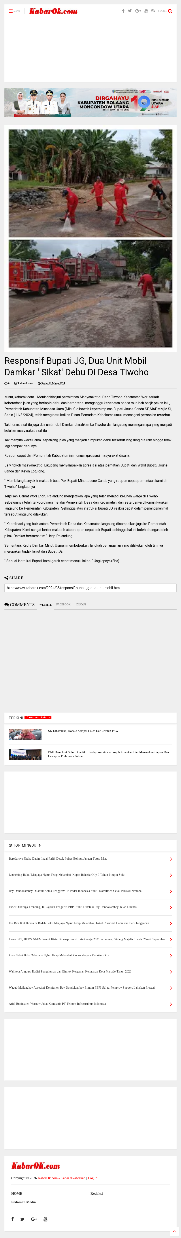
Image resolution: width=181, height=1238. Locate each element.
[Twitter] (130, 11)
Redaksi (96, 1193)
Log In (92, 1178)
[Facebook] (123, 11)
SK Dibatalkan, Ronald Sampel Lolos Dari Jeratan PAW (83, 731)
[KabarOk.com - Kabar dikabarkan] (53, 12)
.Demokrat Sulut (37, 717)
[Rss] (153, 11)
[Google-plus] (138, 11)
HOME (16, 1193)
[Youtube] (146, 11)
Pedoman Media (23, 1202)
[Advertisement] (90, 51)
